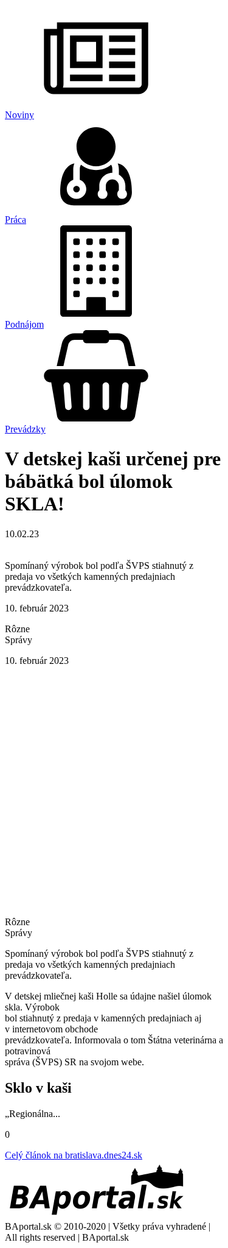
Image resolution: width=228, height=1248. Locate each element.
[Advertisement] (114, 790)
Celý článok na (73, 1155)
